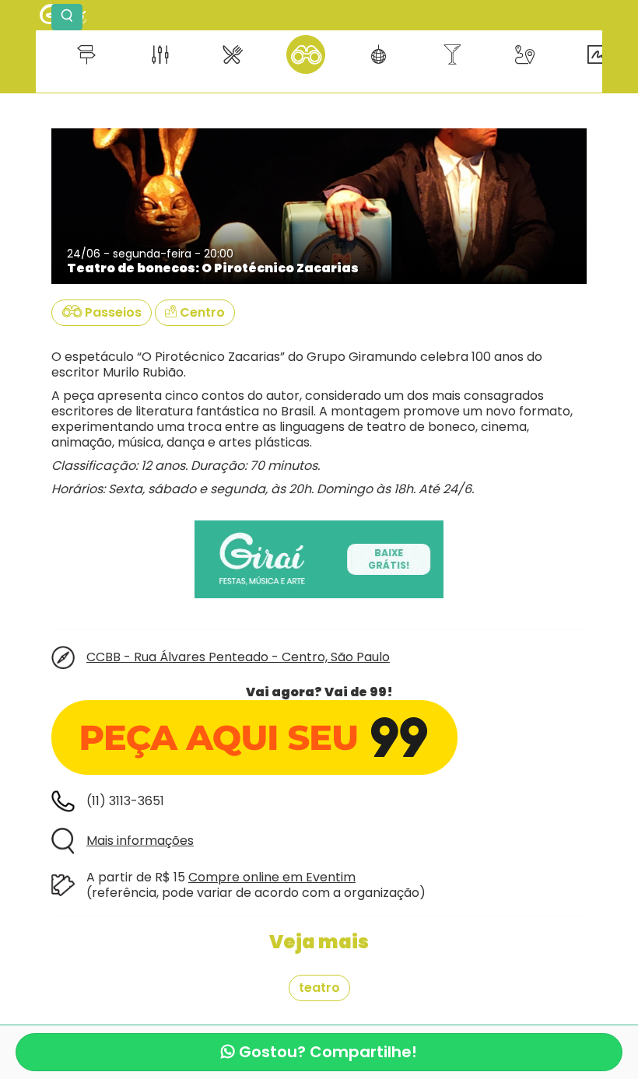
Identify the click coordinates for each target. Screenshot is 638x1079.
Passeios (112, 312)
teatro (319, 988)
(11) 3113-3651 (125, 801)
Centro (201, 312)
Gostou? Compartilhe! (326, 1052)
